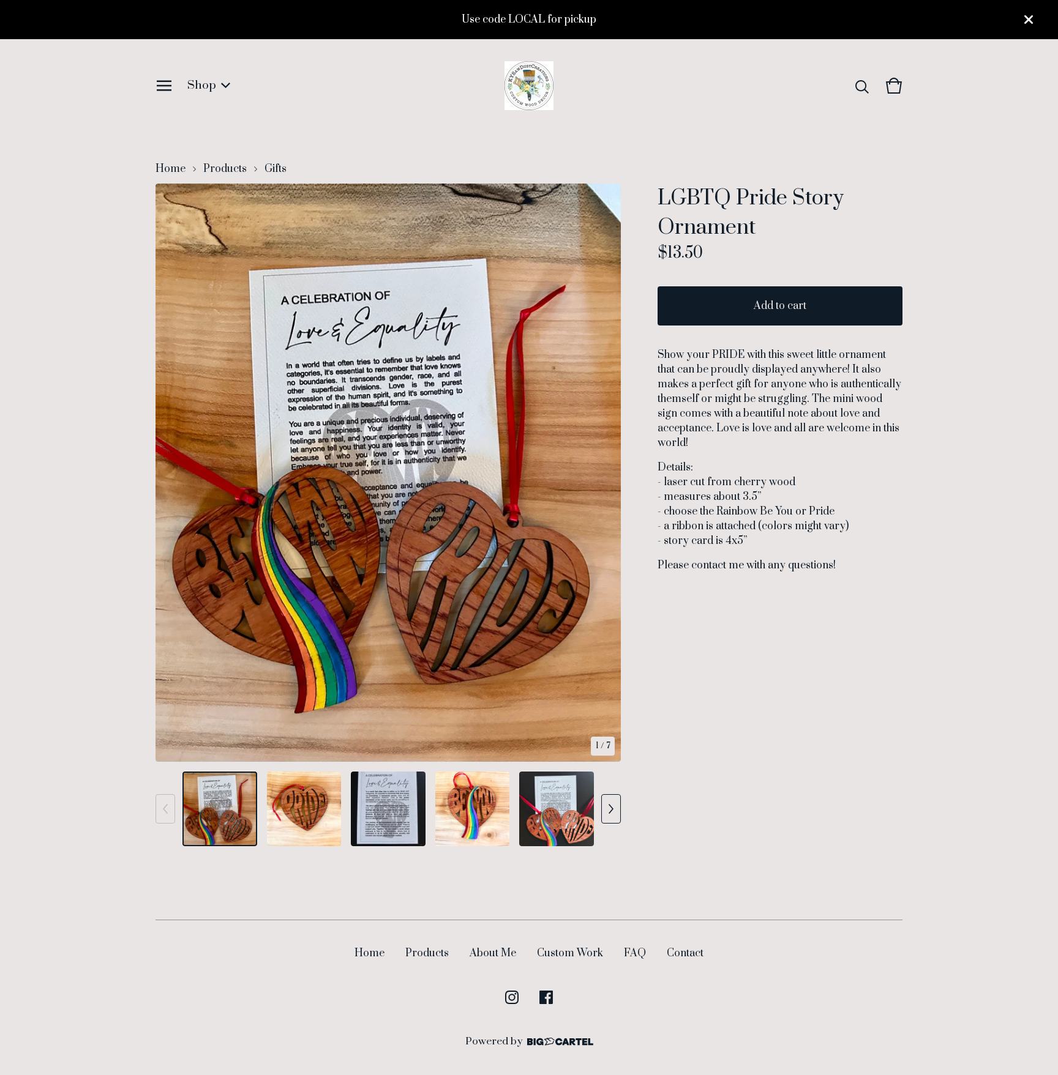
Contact (685, 953)
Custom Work (570, 953)
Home (171, 169)
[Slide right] (611, 809)
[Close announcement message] (1028, 19)
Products (225, 169)
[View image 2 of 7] (304, 809)
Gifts (275, 169)
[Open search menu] (862, 86)
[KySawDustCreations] (529, 85)
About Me (493, 953)
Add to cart (780, 306)
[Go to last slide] (172, 473)
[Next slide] (603, 473)
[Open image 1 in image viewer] (388, 473)
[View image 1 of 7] (219, 809)
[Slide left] (165, 809)
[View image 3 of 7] (388, 809)
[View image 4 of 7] (472, 809)
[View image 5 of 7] (556, 809)
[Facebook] (546, 997)
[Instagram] (512, 997)
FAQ (635, 953)
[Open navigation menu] (164, 86)
